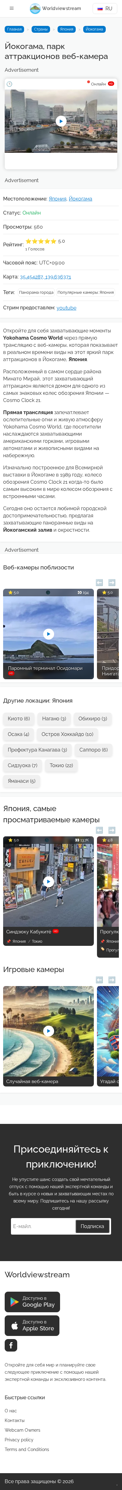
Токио (37, 941)
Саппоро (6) (93, 750)
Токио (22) (61, 765)
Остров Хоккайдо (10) (67, 734)
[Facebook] (11, 1345)
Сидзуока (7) (22, 765)
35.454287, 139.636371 (45, 277)
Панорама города (36, 292)
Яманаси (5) (21, 781)
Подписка (92, 1226)
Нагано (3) (54, 719)
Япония (66, 29)
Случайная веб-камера (32, 1081)
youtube (66, 308)
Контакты (14, 1420)
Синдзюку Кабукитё (32, 932)
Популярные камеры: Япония (86, 292)
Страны (41, 29)
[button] (99, 582)
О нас (11, 1410)
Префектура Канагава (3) (37, 750)
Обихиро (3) (93, 719)
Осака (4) (18, 734)
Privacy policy (19, 1439)
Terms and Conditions (27, 1449)
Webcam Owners (22, 1430)
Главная (14, 29)
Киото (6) (19, 719)
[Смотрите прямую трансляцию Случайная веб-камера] (48, 1075)
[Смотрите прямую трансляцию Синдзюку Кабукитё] (48, 925)
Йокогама (94, 29)
